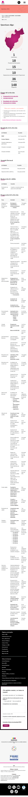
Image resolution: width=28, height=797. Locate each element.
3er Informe (15, 535)
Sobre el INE (4, 634)
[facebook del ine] (9, 787)
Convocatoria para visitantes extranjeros (14, 522)
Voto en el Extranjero (6, 669)
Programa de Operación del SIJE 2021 (14, 326)
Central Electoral (5, 661)
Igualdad (4, 667)
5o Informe (15, 538)
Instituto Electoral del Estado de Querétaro (11, 120)
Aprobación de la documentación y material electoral (14, 313)
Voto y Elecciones (6, 638)
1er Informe (15, 532)
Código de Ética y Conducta (8, 673)
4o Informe (15, 537)
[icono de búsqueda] (19, 2)
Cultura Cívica (5, 642)
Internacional (5, 647)
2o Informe (15, 534)
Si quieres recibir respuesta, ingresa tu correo (14, 716)
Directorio (4, 675)
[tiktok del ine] (16, 791)
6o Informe (15, 540)
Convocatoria (16, 294)
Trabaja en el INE (5, 645)
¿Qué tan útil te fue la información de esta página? (13, 698)
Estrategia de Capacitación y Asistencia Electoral (14, 205)
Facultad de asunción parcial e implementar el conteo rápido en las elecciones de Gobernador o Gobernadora (15, 492)
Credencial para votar (6, 636)
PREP (2, 136)
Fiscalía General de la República (9, 680)
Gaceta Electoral (5, 665)
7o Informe (15, 541)
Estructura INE (5, 651)
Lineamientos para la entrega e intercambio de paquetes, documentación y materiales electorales (14, 513)
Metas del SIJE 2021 (14, 330)
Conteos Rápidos (5, 139)
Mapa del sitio (5, 653)
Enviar (6, 725)
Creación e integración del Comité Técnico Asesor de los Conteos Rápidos (14, 502)
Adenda (14, 207)
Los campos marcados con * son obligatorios (13, 695)
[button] (24, 2)
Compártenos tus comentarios (10, 703)
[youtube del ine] (18, 787)
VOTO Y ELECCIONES (9, 15)
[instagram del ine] (11, 791)
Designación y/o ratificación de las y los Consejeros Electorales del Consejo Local (14, 281)
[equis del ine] (14, 787)
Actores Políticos (6, 640)
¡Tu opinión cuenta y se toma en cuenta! (13, 691)
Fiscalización (5, 649)
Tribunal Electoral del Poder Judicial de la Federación (14, 678)
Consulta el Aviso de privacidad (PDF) (12, 722)
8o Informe (15, 543)
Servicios (4, 671)
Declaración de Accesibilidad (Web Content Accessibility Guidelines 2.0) (14, 742)
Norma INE (4, 663)
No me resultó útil (17, 701)
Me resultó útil (7, 701)
